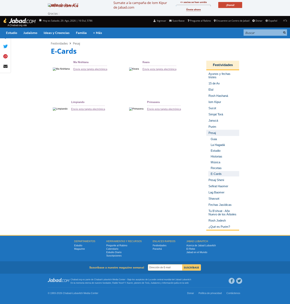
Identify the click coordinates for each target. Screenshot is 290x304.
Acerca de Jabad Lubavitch (201, 245)
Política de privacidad (210, 293)
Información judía (170, 283)
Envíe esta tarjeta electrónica (90, 69)
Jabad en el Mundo (196, 252)
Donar (259, 20)
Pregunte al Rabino (200, 20)
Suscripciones (114, 255)
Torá (147, 283)
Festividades (59, 43)
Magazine (79, 249)
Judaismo (155, 283)
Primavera (153, 102)
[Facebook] (232, 281)
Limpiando (78, 102)
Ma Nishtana (80, 62)
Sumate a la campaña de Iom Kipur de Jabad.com (140, 5)
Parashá (157, 249)
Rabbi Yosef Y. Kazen (122, 283)
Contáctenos (233, 293)
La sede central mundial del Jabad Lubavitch (169, 279)
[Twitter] (239, 281)
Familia (81, 33)
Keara (146, 62)
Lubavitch (107, 279)
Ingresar (161, 20)
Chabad (98, 279)
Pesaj (76, 43)
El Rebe (190, 249)
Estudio (11, 33)
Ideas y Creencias (57, 33)
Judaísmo (30, 33)
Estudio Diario (114, 252)
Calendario (112, 249)
